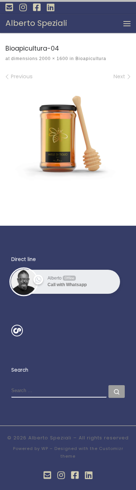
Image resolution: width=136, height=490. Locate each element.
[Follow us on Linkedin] (50, 7)
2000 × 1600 (53, 58)
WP (44, 448)
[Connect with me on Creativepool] (17, 330)
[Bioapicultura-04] (68, 136)
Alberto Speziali (49, 437)
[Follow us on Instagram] (23, 7)
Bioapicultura (90, 58)
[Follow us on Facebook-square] (37, 7)
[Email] (9, 7)
